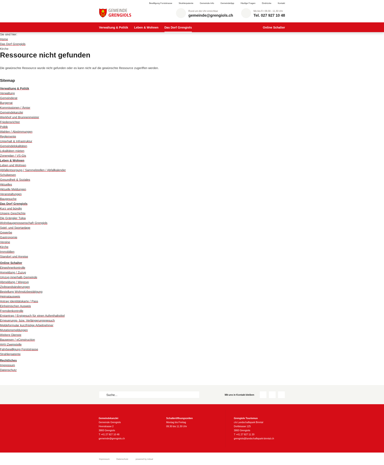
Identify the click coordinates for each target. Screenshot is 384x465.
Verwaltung (7, 93)
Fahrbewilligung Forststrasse (19, 349)
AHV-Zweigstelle (11, 344)
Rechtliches (8, 360)
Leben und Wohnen (13, 165)
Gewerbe (6, 232)
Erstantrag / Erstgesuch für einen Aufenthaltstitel (32, 315)
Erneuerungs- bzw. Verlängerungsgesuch (27, 320)
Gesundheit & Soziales (15, 179)
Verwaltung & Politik (14, 88)
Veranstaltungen (11, 194)
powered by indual (144, 459)
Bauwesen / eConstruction (17, 339)
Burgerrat (6, 102)
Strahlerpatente (10, 354)
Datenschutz (8, 370)
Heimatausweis (10, 296)
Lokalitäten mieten (12, 150)
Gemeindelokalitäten (13, 146)
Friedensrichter (10, 122)
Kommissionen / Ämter (15, 107)
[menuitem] (157, 3)
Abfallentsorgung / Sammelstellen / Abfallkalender (33, 170)
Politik (4, 126)
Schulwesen (8, 175)
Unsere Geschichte (13, 213)
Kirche (4, 247)
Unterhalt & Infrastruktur (16, 141)
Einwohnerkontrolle (12, 267)
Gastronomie (8, 237)
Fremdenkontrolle (11, 311)
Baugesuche (8, 199)
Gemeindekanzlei (11, 112)
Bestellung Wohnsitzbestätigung (21, 291)
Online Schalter (11, 262)
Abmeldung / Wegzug (14, 282)
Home (4, 39)
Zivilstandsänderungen (15, 286)
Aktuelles (6, 184)
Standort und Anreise (14, 256)
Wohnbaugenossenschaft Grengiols (23, 223)
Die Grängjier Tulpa (13, 218)
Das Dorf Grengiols (13, 44)
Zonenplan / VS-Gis (13, 155)
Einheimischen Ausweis (15, 306)
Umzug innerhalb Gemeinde (18, 277)
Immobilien (7, 251)
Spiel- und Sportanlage (15, 227)
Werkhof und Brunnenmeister (19, 117)
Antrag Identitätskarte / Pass (19, 301)
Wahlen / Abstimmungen (16, 131)
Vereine (5, 242)
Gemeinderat (8, 98)
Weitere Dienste (10, 335)
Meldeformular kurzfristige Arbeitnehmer (26, 325)
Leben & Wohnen (12, 160)
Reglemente (8, 136)
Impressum (7, 365)
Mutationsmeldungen (14, 330)
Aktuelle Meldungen (13, 189)
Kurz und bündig (11, 208)
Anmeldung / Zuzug (13, 272)
